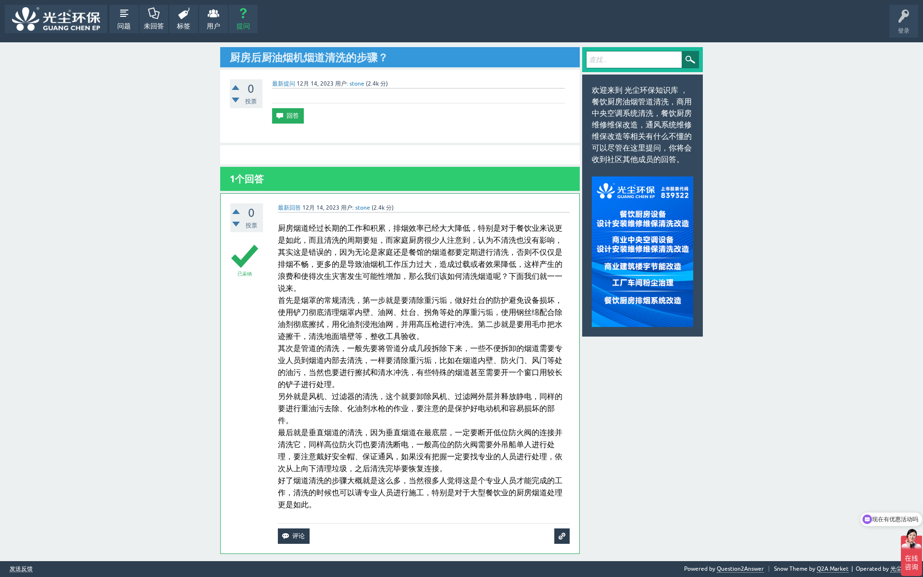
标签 (183, 26)
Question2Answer (740, 568)
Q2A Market (832, 568)
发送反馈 (21, 569)
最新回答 (289, 207)
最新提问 (283, 83)
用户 (213, 26)
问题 (124, 26)
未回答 (154, 26)
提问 (243, 26)
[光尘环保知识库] (56, 19)
